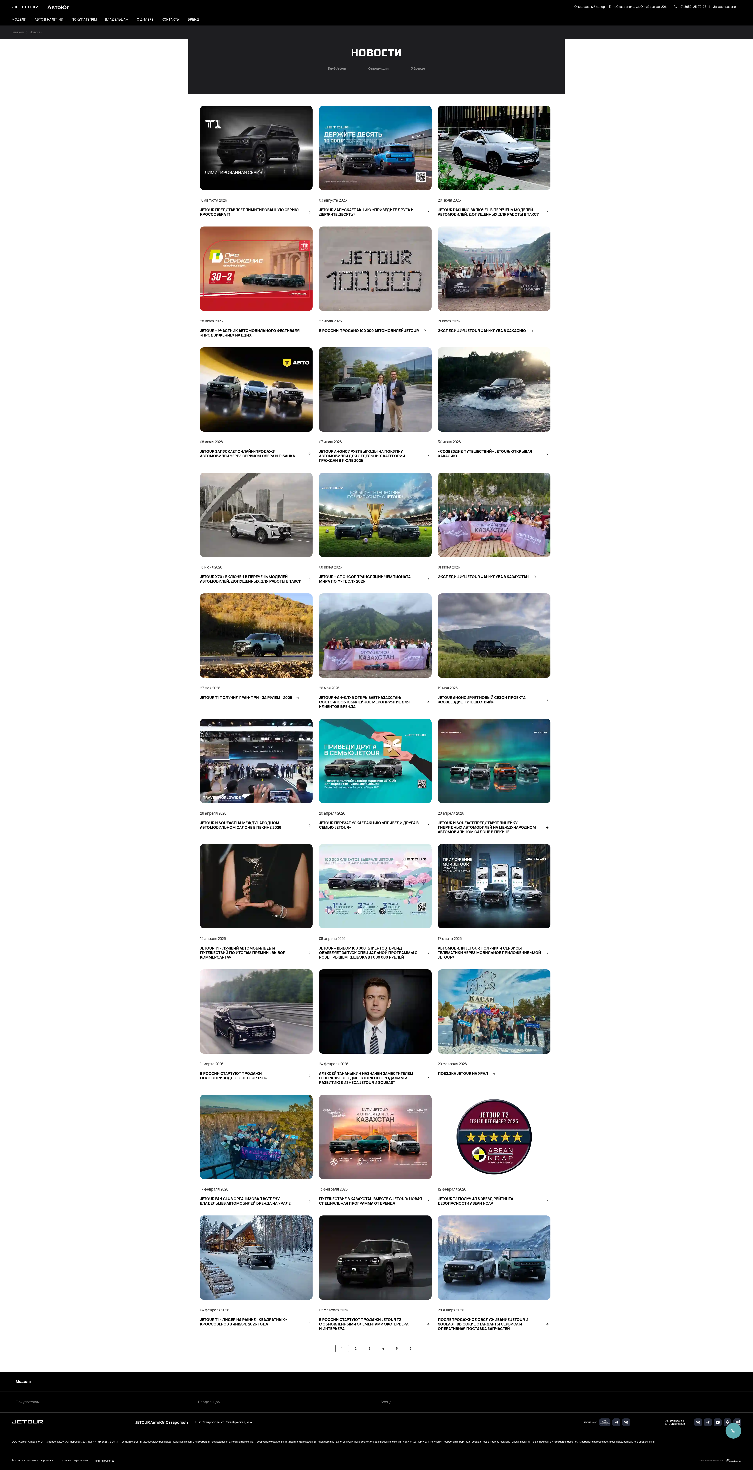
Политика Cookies (104, 1460)
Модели (23, 1382)
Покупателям (28, 1402)
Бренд (386, 1402)
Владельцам (209, 1402)
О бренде (418, 69)
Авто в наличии (49, 20)
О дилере (145, 20)
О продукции (378, 69)
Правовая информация (74, 1460)
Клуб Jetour (337, 69)
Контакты (171, 20)
